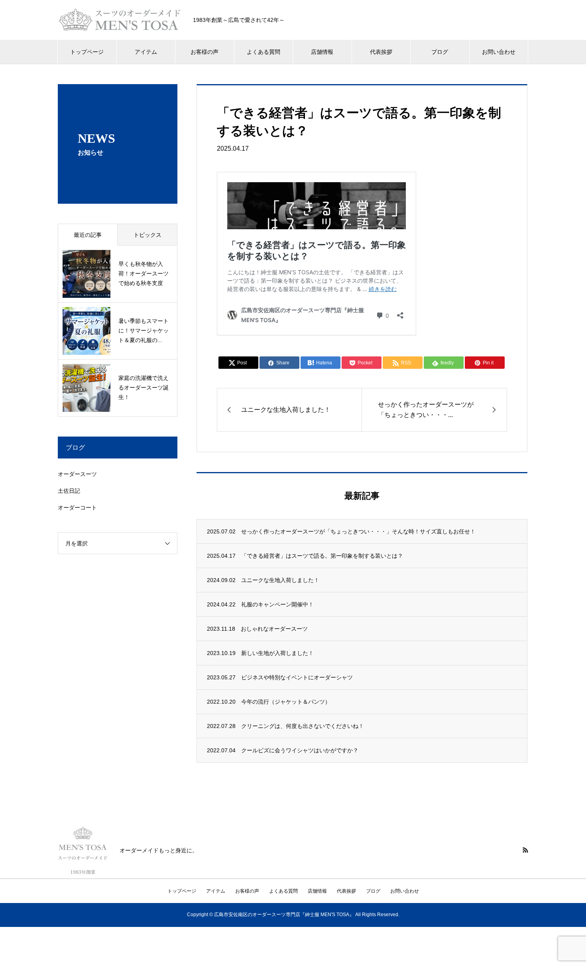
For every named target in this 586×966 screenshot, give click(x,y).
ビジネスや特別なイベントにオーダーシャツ (297, 677)
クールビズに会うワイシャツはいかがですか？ (299, 750)
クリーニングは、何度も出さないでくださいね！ (302, 726)
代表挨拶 (381, 52)
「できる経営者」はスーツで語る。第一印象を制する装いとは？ (322, 556)
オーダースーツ (77, 474)
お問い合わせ (498, 52)
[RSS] (525, 850)
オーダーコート (77, 507)
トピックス (147, 235)
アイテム (146, 52)
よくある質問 (263, 52)
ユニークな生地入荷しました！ (280, 580)
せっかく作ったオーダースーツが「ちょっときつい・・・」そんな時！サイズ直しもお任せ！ (358, 531)
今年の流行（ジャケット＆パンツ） (285, 701)
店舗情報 (322, 52)
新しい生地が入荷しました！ (277, 653)
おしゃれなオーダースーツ (274, 629)
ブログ (439, 52)
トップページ (87, 52)
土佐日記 (69, 491)
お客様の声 (204, 52)
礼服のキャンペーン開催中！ (277, 604)
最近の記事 (88, 235)
